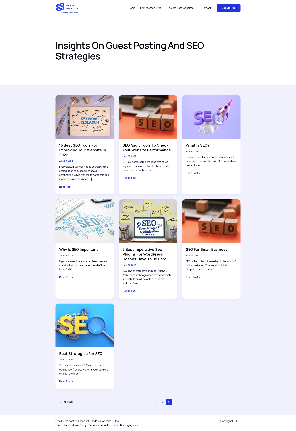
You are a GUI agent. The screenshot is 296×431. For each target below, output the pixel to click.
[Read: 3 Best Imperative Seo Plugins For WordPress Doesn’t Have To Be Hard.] (148, 221)
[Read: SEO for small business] (211, 221)
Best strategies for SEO (80, 353)
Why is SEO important (78, 249)
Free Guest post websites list (72, 421)
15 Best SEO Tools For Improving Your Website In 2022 (82, 150)
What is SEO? (197, 145)
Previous (66, 402)
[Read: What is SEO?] (211, 117)
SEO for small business (206, 249)
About (104, 425)
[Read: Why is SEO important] (85, 221)
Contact (206, 8)
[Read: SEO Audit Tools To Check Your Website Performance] (148, 117)
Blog (116, 421)
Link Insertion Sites (150, 8)
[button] (162, 8)
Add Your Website (101, 421)
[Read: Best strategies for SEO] (85, 325)
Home (132, 8)
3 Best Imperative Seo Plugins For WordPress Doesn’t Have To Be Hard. (145, 254)
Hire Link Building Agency (124, 425)
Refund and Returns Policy (71, 425)
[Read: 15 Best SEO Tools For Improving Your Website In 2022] (85, 117)
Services (94, 425)
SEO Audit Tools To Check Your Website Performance (147, 147)
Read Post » (66, 187)
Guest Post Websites (181, 8)
